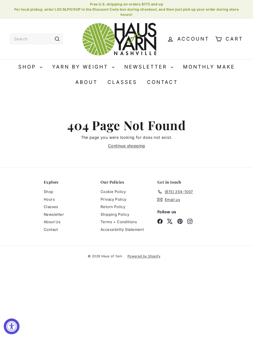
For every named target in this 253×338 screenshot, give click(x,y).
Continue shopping (126, 145)
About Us (52, 221)
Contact (162, 82)
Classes (122, 82)
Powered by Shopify (143, 256)
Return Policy (113, 206)
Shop (28, 67)
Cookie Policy (113, 191)
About (86, 82)
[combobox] (36, 39)
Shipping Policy (115, 214)
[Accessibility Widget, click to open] (12, 326)
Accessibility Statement (122, 229)
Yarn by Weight (81, 67)
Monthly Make (209, 67)
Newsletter (146, 67)
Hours (49, 199)
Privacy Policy (113, 199)
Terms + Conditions (119, 221)
